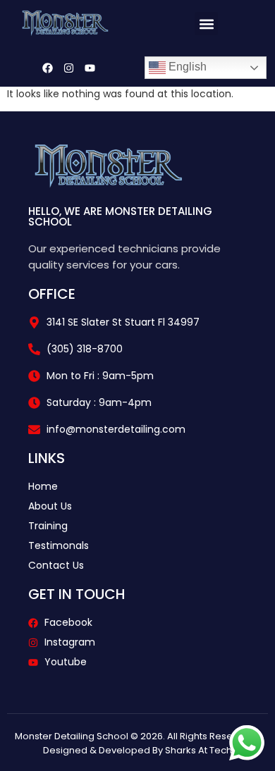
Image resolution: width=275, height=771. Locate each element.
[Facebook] (47, 67)
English (186, 67)
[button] (206, 23)
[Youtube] (89, 67)
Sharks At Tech (198, 750)
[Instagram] (68, 67)
